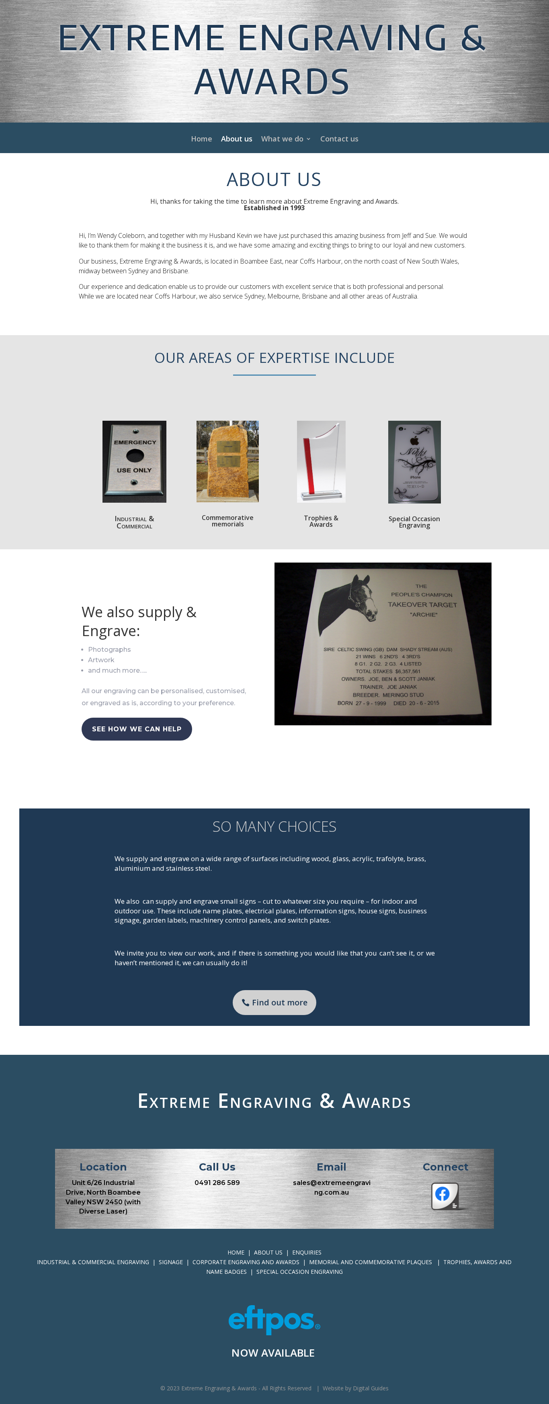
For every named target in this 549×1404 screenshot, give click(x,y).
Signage (171, 1262)
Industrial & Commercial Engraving (94, 1262)
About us (236, 139)
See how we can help (137, 729)
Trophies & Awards (321, 521)
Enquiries (307, 1252)
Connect (446, 1167)
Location (103, 1167)
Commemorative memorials (228, 520)
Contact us (339, 139)
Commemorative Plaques (394, 1262)
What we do (282, 139)
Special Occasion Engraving (414, 522)
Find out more (279, 1002)
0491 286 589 (217, 1183)
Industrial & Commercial (134, 522)
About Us (268, 1252)
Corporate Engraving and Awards (247, 1262)
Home (201, 139)
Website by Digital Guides (355, 1388)
